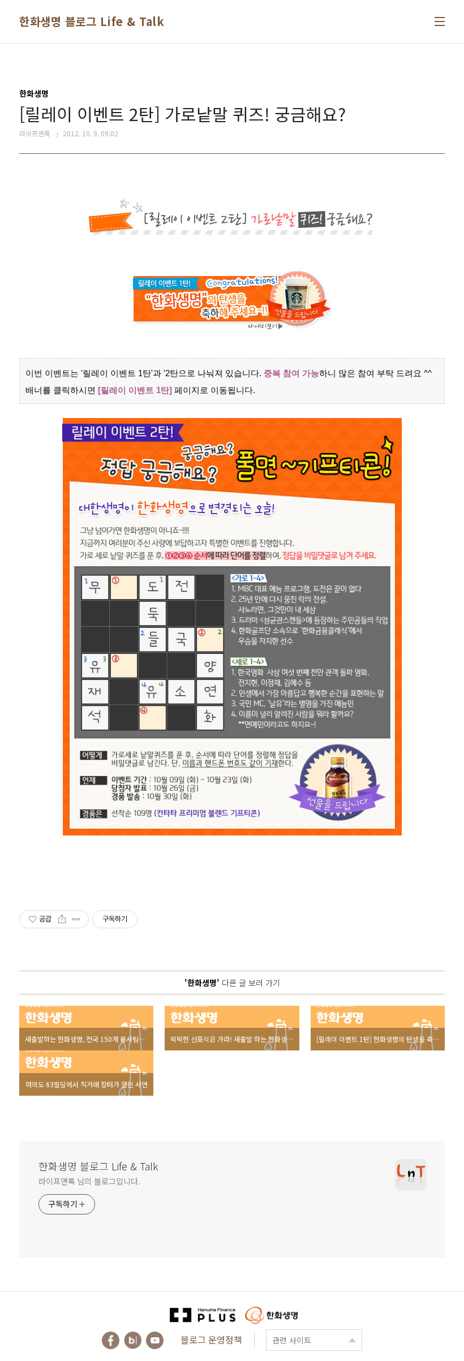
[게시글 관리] (76, 919)
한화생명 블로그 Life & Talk (91, 21)
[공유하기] (62, 919)
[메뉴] (439, 21)
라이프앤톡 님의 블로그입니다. (89, 1181)
